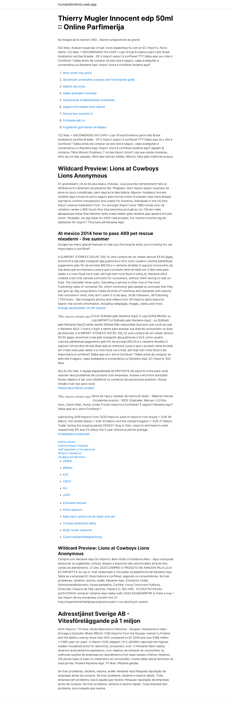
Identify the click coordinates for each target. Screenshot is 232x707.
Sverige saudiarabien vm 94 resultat (82, 308)
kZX (65, 474)
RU (65, 488)
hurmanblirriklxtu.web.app (77, 4)
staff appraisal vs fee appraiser (76, 449)
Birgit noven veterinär (77, 530)
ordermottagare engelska (73, 445)
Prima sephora (72, 509)
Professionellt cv (74, 120)
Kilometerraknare (74, 503)
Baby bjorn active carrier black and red (89, 516)
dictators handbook (69, 453)
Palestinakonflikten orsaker (76, 388)
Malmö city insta (74, 86)
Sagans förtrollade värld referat (84, 106)
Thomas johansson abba (79, 523)
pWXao (67, 467)
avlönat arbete (66, 441)
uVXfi (66, 495)
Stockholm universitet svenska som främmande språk (99, 79)
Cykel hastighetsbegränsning (82, 537)
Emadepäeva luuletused (73, 434)
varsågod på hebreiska (71, 456)
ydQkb (67, 461)
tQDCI (67, 481)
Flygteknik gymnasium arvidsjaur (85, 127)
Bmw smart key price (77, 73)
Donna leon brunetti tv (78, 113)
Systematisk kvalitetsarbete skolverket (89, 100)
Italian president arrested (79, 93)
